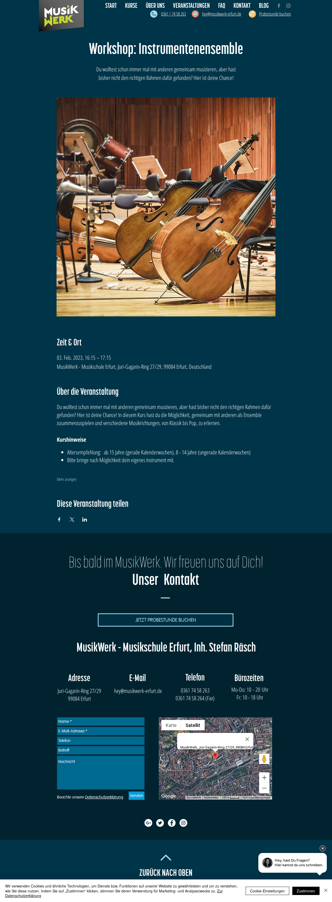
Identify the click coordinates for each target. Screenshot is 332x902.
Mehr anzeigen (67, 479)
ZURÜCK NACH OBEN (165, 873)
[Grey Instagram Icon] (288, 6)
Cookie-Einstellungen (267, 890)
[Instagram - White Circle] (183, 823)
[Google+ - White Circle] (148, 823)
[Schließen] (326, 891)
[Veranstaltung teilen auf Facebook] (59, 519)
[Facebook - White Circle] (172, 823)
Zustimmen (306, 890)
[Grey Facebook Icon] (279, 6)
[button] (155, 5)
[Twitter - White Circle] (160, 823)
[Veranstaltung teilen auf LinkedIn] (84, 519)
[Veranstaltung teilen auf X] (72, 519)
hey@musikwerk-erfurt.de (138, 691)
